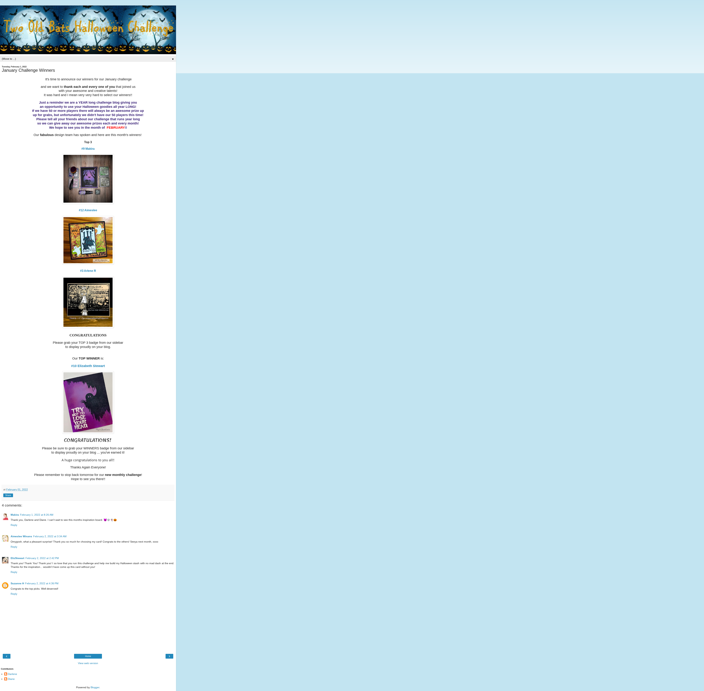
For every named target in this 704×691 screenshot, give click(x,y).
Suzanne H (17, 583)
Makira (15, 514)
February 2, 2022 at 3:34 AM (50, 536)
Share (8, 495)
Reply (14, 525)
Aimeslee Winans (21, 536)
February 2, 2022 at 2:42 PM (42, 558)
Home (88, 656)
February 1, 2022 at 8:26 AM (36, 514)
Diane (11, 678)
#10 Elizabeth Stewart (88, 366)
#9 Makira (88, 148)
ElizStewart (17, 558)
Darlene (12, 674)
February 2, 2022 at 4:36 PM (41, 583)
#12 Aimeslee (88, 210)
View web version (88, 663)
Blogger (95, 687)
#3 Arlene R (88, 270)
